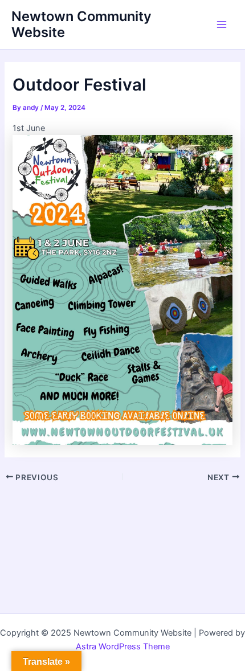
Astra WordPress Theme (123, 646)
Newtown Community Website (81, 24)
